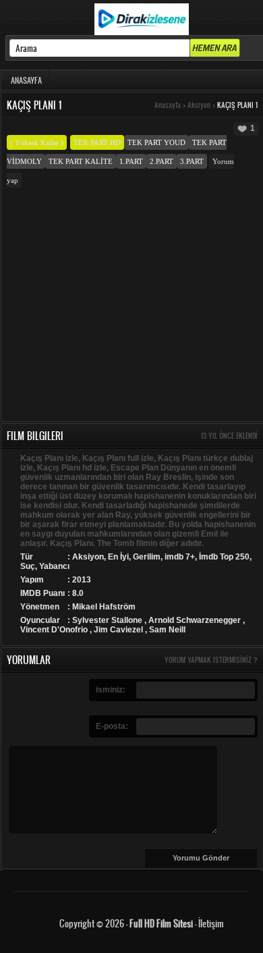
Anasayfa (167, 105)
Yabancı (54, 566)
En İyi (118, 557)
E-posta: (112, 726)
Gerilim (146, 557)
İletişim (211, 923)
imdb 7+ (180, 557)
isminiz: (110, 690)
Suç (27, 566)
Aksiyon (198, 105)
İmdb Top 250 (224, 557)
